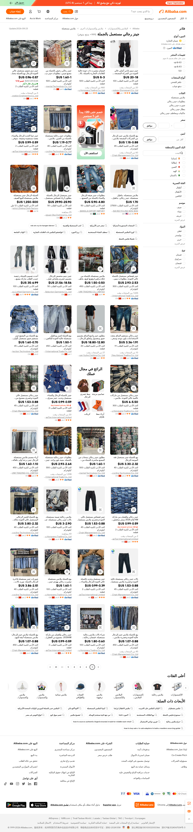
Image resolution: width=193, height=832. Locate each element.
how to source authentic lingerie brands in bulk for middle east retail (102, 722)
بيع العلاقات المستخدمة (145, 715)
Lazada (96, 818)
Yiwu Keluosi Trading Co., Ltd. (124, 355)
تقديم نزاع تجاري (67, 761)
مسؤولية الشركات (179, 761)
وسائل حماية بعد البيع (140, 766)
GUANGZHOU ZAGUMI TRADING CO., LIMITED (91, 292)
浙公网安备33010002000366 (146, 827)
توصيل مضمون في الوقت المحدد (135, 761)
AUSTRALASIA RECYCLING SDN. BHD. (124, 211)
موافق (149, 125)
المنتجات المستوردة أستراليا (123, 226)
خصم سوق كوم (56, 715)
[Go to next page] (50, 667)
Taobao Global (108, 818)
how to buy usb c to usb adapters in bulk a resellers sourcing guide (152, 728)
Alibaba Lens (175, 805)
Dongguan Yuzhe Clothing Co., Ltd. (91, 355)
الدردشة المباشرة (67, 755)
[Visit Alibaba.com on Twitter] (23, 784)
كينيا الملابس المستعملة (96, 708)
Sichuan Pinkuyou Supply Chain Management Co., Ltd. (124, 155)
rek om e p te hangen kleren (42, 226)
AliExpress (53, 818)
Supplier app (109, 805)
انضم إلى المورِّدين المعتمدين (24, 766)
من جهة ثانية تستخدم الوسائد (99, 715)
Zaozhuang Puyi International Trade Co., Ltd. (124, 295)
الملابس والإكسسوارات (118, 28)
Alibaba (136, 28)
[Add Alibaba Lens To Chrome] (144, 805)
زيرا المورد (75, 232)
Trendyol (129, 818)
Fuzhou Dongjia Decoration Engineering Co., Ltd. (24, 95)
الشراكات (33, 772)
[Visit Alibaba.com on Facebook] (35, 784)
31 (56, 667)
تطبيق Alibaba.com (60, 805)
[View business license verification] (123, 827)
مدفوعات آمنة (143, 749)
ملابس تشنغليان (174, 708)
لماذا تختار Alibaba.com (176, 749)
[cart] (38, 12)
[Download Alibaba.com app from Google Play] (16, 805)
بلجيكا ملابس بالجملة (126, 239)
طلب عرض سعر (105, 755)
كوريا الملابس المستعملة (125, 232)
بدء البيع (34, 755)
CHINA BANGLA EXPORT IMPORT (91, 211)
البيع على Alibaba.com (27, 749)
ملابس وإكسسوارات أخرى (91, 28)
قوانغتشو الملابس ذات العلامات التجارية (48, 232)
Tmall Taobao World (82, 818)
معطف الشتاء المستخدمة (97, 232)
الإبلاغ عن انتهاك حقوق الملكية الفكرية (62, 773)
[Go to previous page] (98, 667)
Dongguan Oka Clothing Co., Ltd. (57, 215)
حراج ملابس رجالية (173, 722)
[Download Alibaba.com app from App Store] (38, 805)
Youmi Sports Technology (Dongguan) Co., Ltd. (124, 90)
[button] (76, 11)
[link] (189, 803)
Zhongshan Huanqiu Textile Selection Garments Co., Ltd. (57, 292)
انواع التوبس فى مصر (33, 715)
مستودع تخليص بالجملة (171, 715)
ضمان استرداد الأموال (140, 755)
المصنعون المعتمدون (103, 749)
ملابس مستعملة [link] (69, 28)
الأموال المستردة (67, 766)
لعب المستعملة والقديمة (72, 226)
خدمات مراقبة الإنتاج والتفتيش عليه (134, 772)
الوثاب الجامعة (19, 232)
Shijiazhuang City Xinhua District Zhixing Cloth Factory (24, 208)
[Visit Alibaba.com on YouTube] (11, 784)
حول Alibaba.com (178, 743)
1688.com (65, 818)
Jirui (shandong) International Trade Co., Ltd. (57, 351)
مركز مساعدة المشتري (65, 749)
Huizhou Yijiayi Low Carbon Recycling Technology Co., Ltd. (57, 151)
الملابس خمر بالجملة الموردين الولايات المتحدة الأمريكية (38, 708)
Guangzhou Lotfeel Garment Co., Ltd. (24, 292)
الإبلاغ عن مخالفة (67, 781)
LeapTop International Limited (24, 151)
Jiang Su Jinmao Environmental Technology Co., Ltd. (57, 86)
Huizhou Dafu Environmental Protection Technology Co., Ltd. (24, 351)
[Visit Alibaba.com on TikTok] (5, 784)
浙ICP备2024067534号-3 (173, 827)
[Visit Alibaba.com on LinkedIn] (29, 784)
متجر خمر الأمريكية (97, 226)
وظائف (184, 766)
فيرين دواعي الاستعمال (148, 722)
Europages (140, 818)
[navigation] (164, 348)
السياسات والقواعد (141, 778)
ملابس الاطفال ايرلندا (122, 708)
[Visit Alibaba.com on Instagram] (17, 784)
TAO (120, 818)
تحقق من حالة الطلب (28, 761)
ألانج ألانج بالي (73, 708)
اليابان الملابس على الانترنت (149, 708)
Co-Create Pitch (179, 755)
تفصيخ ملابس (75, 715)
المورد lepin (123, 715)
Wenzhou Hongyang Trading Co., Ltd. (91, 90)
